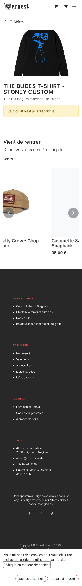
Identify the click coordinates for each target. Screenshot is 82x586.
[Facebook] (29, 513)
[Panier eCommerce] (56, 6)
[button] (8, 213)
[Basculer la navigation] (74, 6)
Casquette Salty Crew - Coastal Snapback (48, 243)
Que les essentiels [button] (31, 579)
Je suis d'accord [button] (63, 579)
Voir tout (10, 159)
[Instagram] (41, 513)
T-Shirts (16, 22)
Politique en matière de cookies (27, 565)
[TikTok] (52, 513)
